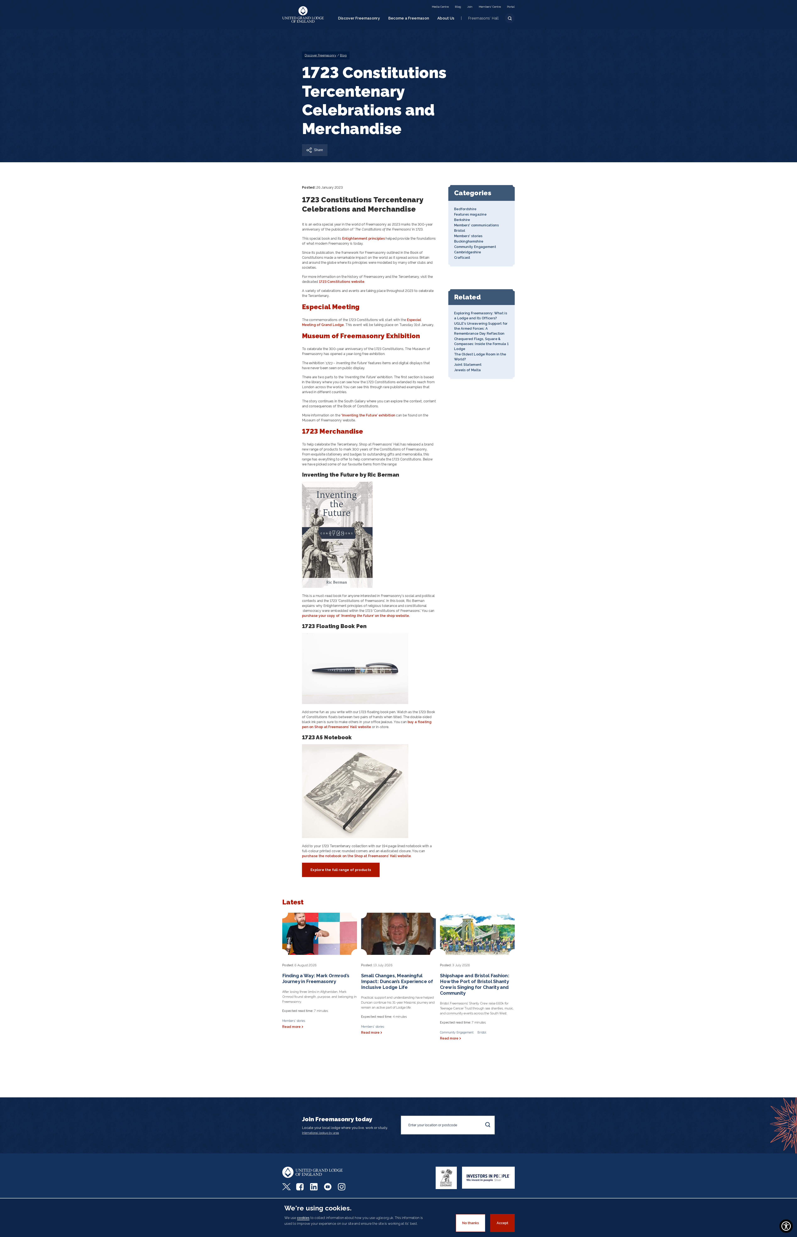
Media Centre (440, 6)
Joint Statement (468, 365)
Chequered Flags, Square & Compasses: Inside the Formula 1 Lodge (481, 344)
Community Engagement (475, 247)
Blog (458, 6)
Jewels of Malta (467, 370)
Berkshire (462, 220)
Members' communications (476, 225)
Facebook (300, 1187)
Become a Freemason (408, 18)
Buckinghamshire (468, 241)
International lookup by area (320, 1133)
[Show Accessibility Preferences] (786, 1226)
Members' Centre (490, 6)
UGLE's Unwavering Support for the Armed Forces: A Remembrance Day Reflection (481, 328)
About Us (445, 18)
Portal (511, 6)
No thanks (470, 1223)
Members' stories (468, 236)
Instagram (342, 1187)
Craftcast (462, 258)
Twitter (286, 1187)
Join (469, 6)
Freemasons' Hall (483, 18)
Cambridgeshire (467, 252)
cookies (303, 1218)
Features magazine (470, 214)
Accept (502, 1223)
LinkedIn (314, 1187)
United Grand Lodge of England (303, 14)
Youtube (328, 1187)
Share (318, 150)
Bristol (459, 231)
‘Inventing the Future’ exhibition (368, 415)
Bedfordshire (465, 209)
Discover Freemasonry (359, 18)
